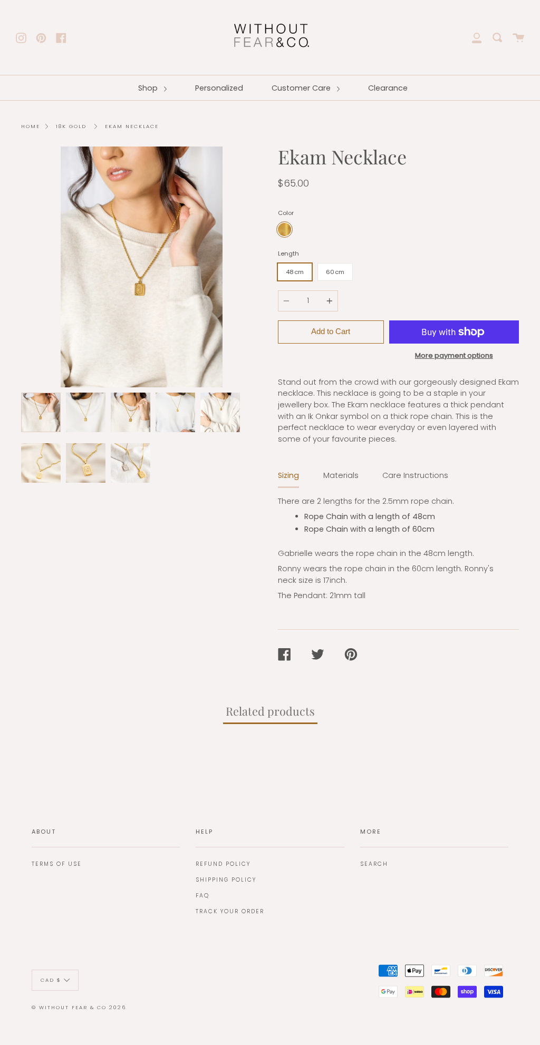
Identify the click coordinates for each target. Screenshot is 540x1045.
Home (30, 126)
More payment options (454, 355)
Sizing (288, 475)
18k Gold (71, 126)
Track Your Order (230, 911)
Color (286, 213)
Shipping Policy (226, 880)
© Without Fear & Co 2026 (79, 1007)
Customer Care (302, 88)
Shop (149, 88)
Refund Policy (223, 864)
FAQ (202, 896)
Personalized (219, 88)
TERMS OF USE (57, 864)
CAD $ (51, 979)
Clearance (388, 88)
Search (374, 864)
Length (288, 253)
